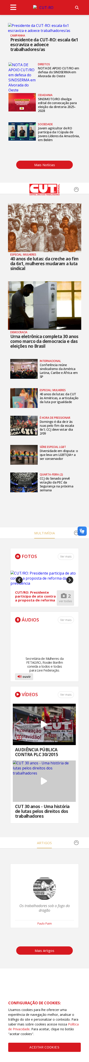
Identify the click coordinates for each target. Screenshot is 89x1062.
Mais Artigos (44, 950)
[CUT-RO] (44, 7)
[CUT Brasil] (44, 193)
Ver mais (65, 620)
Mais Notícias (44, 164)
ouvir (26, 676)
